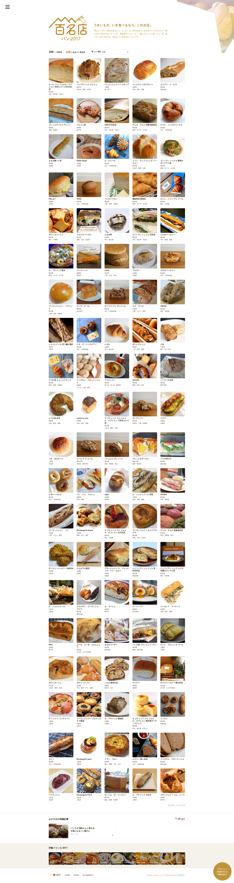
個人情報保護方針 (88, 875)
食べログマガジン (180, 819)
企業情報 (67, 875)
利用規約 (76, 875)
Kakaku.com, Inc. (159, 875)
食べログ (54, 874)
